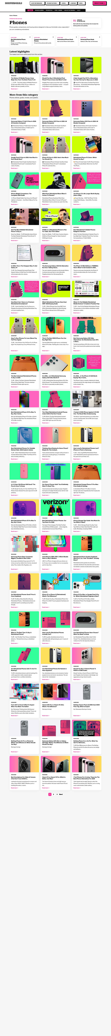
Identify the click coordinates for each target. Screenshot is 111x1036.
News (81, 3)
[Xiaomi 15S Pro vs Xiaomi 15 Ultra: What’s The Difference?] (55, 692)
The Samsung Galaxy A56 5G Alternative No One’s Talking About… (55, 267)
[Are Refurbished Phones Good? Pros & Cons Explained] (24, 581)
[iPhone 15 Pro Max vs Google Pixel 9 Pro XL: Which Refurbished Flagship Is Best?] (86, 581)
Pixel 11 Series (58, 10)
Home (11, 15)
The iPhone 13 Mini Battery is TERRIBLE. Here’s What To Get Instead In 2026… (85, 267)
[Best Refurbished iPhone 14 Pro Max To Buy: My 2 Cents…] (24, 399)
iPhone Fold (49, 10)
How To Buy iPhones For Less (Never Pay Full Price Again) (24, 339)
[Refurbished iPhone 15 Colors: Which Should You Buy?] (86, 144)
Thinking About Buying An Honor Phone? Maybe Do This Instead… (55, 449)
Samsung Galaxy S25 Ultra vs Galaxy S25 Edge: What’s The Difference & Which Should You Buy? (55, 742)
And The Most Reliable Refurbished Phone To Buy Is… (22, 230)
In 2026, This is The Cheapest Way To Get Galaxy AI (24, 267)
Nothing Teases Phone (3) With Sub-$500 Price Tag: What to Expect (86, 706)
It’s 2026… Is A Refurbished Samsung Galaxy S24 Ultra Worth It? (54, 377)
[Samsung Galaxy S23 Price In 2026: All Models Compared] (55, 108)
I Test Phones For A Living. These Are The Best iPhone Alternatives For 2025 (86, 778)
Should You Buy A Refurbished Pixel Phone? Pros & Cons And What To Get (54, 79)
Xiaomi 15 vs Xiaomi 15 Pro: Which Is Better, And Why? (53, 778)
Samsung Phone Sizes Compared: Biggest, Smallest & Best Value (22, 557)
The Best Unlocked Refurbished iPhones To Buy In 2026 (23, 377)
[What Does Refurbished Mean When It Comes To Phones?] (55, 180)
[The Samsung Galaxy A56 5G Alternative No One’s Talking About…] (55, 253)
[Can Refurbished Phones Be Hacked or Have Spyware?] (55, 655)
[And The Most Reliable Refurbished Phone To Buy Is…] (24, 217)
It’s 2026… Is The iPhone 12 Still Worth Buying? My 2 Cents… (85, 377)
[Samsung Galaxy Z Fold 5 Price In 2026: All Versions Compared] (24, 108)
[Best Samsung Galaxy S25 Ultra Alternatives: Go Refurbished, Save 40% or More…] (86, 325)
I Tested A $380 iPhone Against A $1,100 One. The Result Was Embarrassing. (86, 413)
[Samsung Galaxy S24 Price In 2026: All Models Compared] (86, 108)
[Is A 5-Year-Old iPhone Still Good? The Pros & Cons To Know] (24, 471)
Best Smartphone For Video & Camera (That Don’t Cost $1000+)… (23, 778)
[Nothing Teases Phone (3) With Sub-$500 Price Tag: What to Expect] (86, 692)
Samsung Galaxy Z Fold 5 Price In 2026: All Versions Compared (23, 122)
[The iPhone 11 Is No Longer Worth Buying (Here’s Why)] (86, 180)
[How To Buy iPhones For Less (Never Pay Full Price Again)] (24, 325)
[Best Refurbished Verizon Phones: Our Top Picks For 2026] (55, 507)
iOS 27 (78, 10)
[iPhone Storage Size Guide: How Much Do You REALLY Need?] (86, 507)
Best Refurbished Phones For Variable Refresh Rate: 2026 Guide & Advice (23, 449)
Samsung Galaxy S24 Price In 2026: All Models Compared (85, 122)
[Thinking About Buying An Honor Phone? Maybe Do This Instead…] (55, 435)
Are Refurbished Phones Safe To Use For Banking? (24, 669)
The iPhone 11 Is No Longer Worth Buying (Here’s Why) (86, 194)
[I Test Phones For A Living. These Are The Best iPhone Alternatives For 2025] (86, 764)
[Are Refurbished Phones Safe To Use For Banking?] (24, 655)
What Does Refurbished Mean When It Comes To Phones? (54, 194)
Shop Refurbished (36, 3)
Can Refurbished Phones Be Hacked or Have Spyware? (54, 669)
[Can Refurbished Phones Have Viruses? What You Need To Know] (86, 619)
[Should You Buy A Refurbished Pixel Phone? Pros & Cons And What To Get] (55, 65)
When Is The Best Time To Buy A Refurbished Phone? (21, 633)
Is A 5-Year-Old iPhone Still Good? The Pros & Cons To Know (23, 485)
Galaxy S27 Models (69, 10)
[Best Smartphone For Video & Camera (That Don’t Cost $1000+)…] (24, 764)
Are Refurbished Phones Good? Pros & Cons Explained (23, 595)
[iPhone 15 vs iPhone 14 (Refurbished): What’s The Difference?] (55, 581)
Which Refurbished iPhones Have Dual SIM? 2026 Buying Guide (54, 303)
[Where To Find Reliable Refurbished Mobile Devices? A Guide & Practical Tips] (86, 289)
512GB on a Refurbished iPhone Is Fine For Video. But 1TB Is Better (54, 230)
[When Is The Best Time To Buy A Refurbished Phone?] (24, 619)
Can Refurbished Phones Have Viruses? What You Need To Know (86, 633)
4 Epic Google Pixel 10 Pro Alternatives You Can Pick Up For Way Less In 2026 (85, 79)
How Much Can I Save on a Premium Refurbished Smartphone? (22, 303)
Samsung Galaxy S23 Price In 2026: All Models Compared (54, 122)
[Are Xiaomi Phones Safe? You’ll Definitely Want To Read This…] (55, 471)
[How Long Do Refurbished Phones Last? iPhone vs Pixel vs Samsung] (86, 435)
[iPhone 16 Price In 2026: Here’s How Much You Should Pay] (55, 144)
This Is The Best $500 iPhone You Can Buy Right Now (54, 339)
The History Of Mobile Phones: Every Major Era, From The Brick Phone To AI (23, 79)
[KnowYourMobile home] (13, 3)
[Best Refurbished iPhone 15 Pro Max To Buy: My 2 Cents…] (24, 507)
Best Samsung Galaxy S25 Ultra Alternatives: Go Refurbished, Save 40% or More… (86, 339)
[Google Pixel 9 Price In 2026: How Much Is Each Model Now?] (24, 144)
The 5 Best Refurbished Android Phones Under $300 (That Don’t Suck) (54, 413)
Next (61, 794)
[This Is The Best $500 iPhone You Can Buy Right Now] (55, 325)
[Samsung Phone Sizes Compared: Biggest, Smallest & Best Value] (24, 543)
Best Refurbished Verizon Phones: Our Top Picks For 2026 (54, 521)
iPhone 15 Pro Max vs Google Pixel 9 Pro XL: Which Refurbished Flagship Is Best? (86, 595)
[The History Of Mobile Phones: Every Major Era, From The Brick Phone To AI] (24, 65)
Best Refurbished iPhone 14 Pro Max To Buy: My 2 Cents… (23, 413)
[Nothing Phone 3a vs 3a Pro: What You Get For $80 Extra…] (86, 728)
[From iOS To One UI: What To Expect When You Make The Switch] (24, 692)
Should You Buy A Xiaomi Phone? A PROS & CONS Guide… (84, 669)
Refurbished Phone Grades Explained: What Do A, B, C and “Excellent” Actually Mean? (86, 558)
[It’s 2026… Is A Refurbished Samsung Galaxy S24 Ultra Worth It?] (55, 363)
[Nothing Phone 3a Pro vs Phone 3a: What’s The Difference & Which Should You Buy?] (24, 728)
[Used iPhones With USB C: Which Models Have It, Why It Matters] (55, 543)
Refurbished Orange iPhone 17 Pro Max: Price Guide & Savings (85, 485)
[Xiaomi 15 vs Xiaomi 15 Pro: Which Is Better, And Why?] (55, 764)
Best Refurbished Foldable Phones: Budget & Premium (84, 230)
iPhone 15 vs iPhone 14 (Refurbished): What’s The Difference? (54, 595)
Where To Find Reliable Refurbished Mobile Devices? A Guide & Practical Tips (86, 303)
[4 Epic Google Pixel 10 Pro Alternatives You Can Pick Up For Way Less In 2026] (86, 65)
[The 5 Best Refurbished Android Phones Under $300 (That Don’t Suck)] (55, 399)
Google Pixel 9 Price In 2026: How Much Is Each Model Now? (24, 158)
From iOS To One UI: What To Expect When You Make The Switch (22, 706)
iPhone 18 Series (39, 10)
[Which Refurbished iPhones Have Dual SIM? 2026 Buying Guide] (55, 289)
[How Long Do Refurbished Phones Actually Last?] (55, 619)
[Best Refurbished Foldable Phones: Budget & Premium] (86, 217)
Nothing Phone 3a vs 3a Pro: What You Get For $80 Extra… (85, 742)
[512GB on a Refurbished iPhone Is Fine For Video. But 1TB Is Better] (55, 217)
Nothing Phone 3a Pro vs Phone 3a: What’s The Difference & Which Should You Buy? (23, 742)
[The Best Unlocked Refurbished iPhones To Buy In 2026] (24, 363)
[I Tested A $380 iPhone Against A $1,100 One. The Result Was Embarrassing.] (86, 399)
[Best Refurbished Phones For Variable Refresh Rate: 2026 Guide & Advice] (24, 435)
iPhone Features (52, 3)
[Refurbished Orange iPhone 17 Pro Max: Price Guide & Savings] (86, 471)
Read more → (14, 89)
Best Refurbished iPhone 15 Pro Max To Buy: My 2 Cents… (23, 521)
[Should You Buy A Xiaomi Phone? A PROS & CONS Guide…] (86, 655)
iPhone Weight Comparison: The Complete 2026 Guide (21, 194)
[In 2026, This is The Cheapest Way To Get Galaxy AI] (24, 253)
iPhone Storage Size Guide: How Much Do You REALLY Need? (86, 521)
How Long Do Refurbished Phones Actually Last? (53, 633)
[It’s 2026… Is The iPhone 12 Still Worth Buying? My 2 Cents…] (86, 363)
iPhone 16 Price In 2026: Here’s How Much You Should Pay (55, 158)
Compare (73, 3)
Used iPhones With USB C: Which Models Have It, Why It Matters (55, 557)
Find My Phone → (99, 3)
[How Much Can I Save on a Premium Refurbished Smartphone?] (24, 289)
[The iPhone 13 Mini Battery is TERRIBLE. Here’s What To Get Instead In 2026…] (86, 253)
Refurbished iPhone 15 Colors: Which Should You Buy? (85, 158)
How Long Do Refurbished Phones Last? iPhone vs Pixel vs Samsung (86, 449)
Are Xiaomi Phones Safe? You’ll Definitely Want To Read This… (55, 485)
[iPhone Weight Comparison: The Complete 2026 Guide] (24, 180)
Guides (64, 3)
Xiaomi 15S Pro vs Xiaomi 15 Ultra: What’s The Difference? (53, 706)
